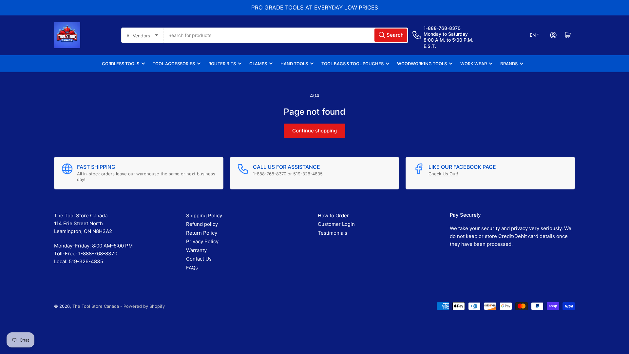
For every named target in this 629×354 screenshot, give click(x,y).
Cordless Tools (120, 63)
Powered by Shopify (144, 306)
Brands (509, 63)
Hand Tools (294, 63)
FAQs (192, 268)
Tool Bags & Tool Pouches (352, 63)
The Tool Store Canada (95, 306)
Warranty (196, 250)
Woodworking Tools (422, 63)
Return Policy (201, 233)
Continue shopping (314, 131)
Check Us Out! (443, 173)
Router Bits (222, 63)
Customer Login (336, 224)
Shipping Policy (204, 215)
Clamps (258, 63)
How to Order (333, 215)
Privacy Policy (202, 241)
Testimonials (332, 233)
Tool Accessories (174, 63)
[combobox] (285, 35)
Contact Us (199, 259)
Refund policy (202, 224)
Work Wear (473, 63)
